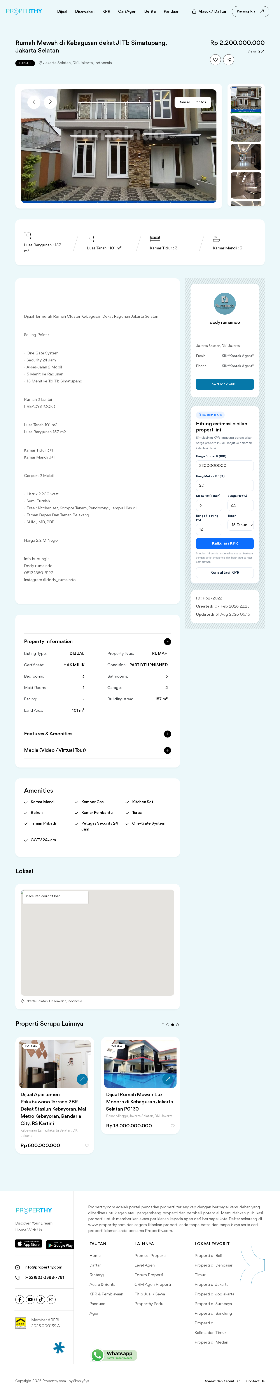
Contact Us (255, 1381)
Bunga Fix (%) (237, 496)
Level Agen (145, 1265)
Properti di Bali (208, 1256)
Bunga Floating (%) (207, 518)
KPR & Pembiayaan (106, 1294)
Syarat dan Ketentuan (222, 1381)
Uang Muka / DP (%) (210, 476)
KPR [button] (106, 11)
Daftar (95, 1265)
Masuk (212, 11)
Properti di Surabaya (213, 1304)
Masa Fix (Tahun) (208, 496)
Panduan (97, 1304)
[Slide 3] (246, 157)
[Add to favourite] (215, 59)
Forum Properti (149, 1275)
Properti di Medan (211, 1342)
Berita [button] (150, 11)
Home (95, 1256)
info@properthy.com (43, 1267)
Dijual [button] (62, 11)
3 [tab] (172, 1024)
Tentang (96, 1275)
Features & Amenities (48, 734)
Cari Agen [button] (127, 11)
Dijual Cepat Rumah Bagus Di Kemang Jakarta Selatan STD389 (53, 1102)
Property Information (48, 641)
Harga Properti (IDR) (211, 456)
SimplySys (81, 1381)
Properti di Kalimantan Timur (210, 1328)
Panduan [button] (171, 11)
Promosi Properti (150, 1256)
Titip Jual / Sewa (150, 1294)
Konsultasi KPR (225, 572)
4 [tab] (177, 1024)
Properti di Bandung (213, 1313)
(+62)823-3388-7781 (44, 1278)
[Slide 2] (246, 129)
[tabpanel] (54, 1093)
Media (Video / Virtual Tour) (55, 750)
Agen (94, 1313)
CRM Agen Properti (153, 1285)
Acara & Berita (102, 1285)
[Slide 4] (246, 185)
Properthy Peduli (150, 1304)
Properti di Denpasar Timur (213, 1270)
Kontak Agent (225, 384)
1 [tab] (163, 1024)
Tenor (232, 515)
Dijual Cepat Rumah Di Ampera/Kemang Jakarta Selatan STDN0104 (134, 1102)
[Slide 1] (246, 100)
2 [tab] (167, 1024)
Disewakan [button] (84, 11)
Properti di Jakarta (211, 1285)
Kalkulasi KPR (225, 543)
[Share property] (228, 59)
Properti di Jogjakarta (214, 1294)
